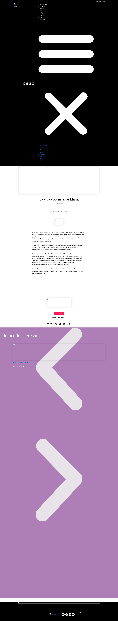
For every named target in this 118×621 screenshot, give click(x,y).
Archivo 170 (43, 4)
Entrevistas (43, 8)
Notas (41, 10)
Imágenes (42, 13)
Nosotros (42, 19)
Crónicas (42, 6)
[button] (66, 83)
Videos (42, 15)
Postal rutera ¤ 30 (20, 362)
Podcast (42, 17)
